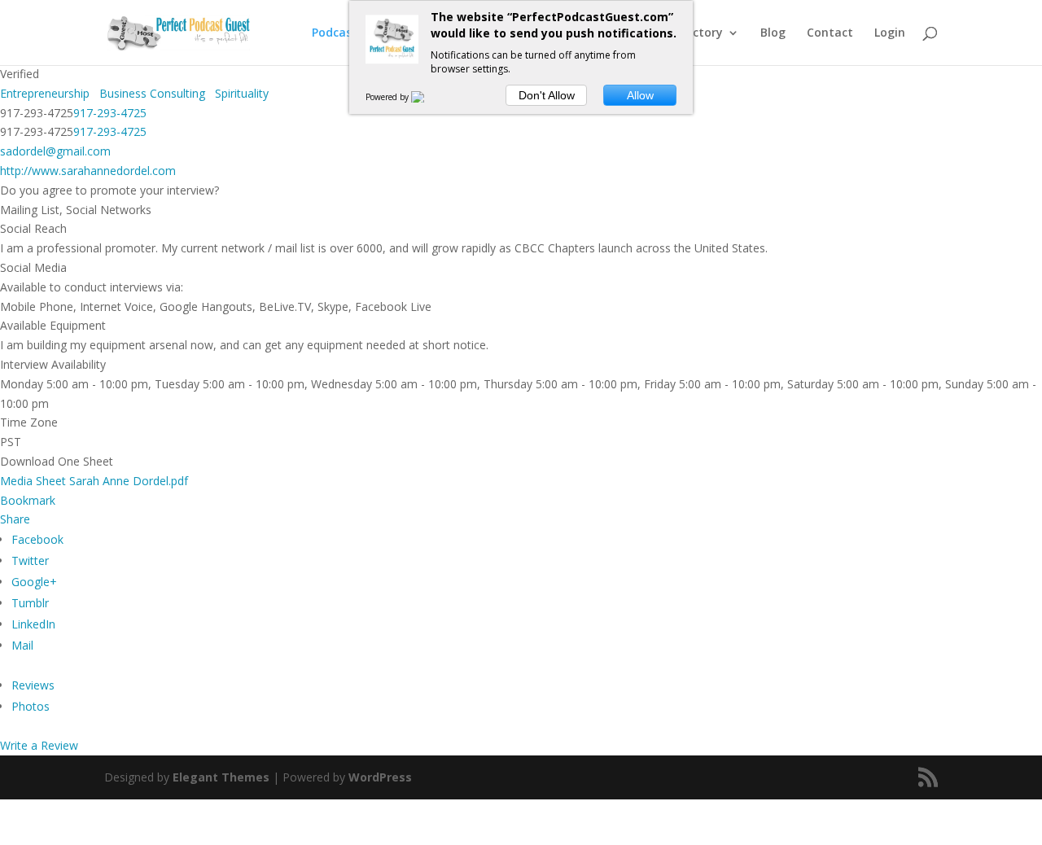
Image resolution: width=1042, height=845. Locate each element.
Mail (22, 645)
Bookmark (27, 500)
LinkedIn (33, 624)
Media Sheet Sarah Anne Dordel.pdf (94, 480)
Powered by (388, 97)
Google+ (34, 581)
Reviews (33, 685)
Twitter (30, 560)
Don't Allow (547, 95)
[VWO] (427, 97)
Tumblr (30, 603)
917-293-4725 (110, 112)
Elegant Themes (221, 777)
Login (889, 33)
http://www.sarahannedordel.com (88, 170)
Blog (773, 33)
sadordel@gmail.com (55, 151)
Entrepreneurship (45, 93)
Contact (830, 33)
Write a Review (39, 745)
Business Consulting (150, 93)
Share (15, 519)
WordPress (380, 777)
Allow (640, 95)
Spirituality (240, 93)
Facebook (37, 539)
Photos (30, 706)
